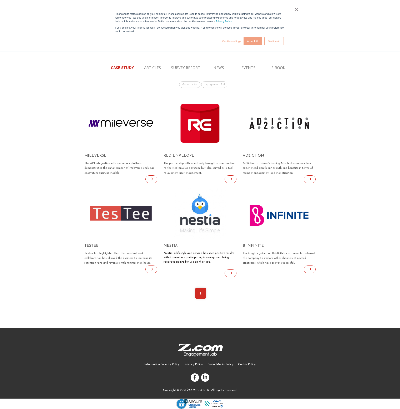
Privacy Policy (223, 21)
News (218, 67)
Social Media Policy (220, 364)
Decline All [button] (274, 41)
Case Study (122, 67)
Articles (152, 67)
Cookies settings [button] (231, 41)
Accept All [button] (252, 41)
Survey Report (185, 67)
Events (248, 67)
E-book (278, 67)
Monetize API (189, 84)
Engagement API (214, 84)
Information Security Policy (162, 364)
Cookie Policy (247, 364)
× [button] (296, 8)
